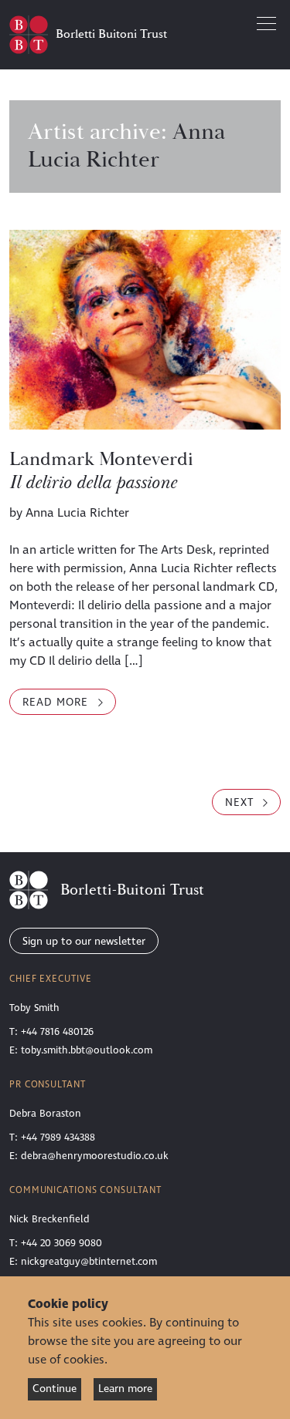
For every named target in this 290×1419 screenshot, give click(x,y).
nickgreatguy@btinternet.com (89, 1262)
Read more (69, 704)
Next (241, 802)
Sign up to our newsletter (83, 941)
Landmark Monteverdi (101, 471)
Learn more (125, 1388)
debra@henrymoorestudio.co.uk (95, 1156)
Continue (54, 1388)
